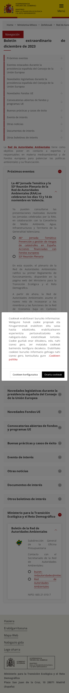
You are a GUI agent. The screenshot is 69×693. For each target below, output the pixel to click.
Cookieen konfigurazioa (25, 374)
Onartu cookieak (53, 374)
